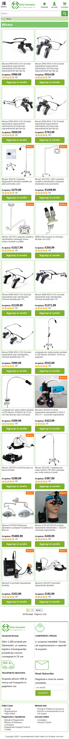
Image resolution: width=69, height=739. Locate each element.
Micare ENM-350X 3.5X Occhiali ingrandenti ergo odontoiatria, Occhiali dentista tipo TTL (16, 354)
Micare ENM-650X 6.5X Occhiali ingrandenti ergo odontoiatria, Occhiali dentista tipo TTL (49, 296)
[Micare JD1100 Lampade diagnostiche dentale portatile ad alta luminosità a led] (18, 161)
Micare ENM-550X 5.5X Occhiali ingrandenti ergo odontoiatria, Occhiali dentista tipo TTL (16, 296)
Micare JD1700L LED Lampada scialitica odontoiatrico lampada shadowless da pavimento (49, 181)
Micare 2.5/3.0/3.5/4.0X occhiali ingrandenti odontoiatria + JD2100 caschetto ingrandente (50, 527)
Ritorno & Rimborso (13, 722)
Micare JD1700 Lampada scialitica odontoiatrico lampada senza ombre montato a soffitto (17, 239)
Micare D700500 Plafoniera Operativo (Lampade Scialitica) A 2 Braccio (17, 527)
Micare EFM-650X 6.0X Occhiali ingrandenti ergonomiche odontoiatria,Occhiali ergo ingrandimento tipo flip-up (16, 67)
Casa (3, 19)
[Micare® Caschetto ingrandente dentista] (18, 565)
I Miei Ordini (9, 714)
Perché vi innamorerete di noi (50, 711)
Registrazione (10, 711)
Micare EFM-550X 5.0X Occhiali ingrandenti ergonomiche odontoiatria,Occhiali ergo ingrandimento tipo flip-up (49, 67)
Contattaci (42, 720)
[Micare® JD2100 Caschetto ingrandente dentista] (51, 565)
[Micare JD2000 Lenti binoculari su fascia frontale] (18, 449)
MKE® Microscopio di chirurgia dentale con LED (49, 238)
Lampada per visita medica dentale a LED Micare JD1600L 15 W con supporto (51, 354)
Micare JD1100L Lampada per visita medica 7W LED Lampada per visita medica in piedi (49, 470)
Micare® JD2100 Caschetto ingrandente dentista (47, 584)
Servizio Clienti (44, 722)
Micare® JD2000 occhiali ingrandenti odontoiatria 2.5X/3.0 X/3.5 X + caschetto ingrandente (50, 412)
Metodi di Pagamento (14, 720)
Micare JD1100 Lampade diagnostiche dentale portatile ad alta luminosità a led (17, 181)
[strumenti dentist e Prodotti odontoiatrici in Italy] (24, 5)
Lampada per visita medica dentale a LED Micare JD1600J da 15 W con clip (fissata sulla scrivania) (18, 412)
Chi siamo (42, 714)
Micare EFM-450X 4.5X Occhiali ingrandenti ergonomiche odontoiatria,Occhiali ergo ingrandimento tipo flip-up (16, 125)
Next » (39, 610)
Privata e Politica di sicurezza (50, 709)
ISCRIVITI (43, 693)
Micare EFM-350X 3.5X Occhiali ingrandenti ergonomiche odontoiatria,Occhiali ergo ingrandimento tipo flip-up (49, 125)
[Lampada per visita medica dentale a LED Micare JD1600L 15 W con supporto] (51, 334)
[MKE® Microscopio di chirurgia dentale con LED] (51, 218)
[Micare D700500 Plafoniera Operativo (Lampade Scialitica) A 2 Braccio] (18, 507)
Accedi (7, 709)
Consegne (9, 725)
